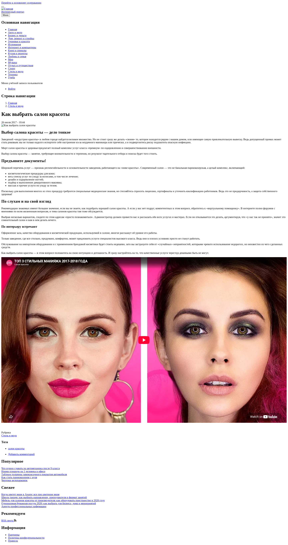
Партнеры (14, 534)
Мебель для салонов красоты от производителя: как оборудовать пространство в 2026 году (53, 500)
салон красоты (16, 448)
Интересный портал (12, 11)
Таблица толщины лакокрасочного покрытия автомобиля (34, 474)
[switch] (2, 6)
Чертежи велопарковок (14, 480)
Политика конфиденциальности (26, 537)
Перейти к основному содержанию (21, 2)
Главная (12, 103)
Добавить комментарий (21, 454)
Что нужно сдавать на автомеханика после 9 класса (30, 468)
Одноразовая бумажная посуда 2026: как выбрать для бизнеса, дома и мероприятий (48, 503)
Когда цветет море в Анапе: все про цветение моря (30, 494)
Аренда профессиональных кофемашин (23, 506)
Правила (13, 540)
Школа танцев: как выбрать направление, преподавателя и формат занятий (44, 497)
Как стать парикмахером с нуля (19, 477)
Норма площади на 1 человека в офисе (23, 471)
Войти (11, 88)
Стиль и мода (15, 106)
